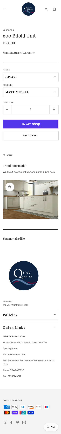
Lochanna (8, 29)
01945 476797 (17, 370)
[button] (4, 9)
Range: (7, 70)
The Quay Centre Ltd (13, 304)
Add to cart (30, 135)
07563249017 (14, 376)
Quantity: (8, 102)
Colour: (8, 85)
